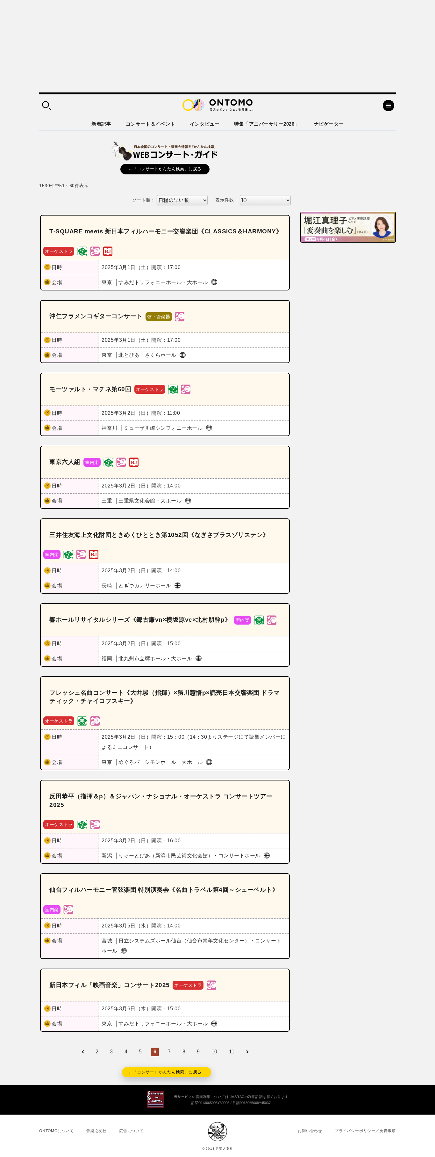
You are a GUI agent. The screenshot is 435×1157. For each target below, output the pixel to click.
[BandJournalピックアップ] (107, 250)
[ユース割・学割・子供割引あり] (82, 250)
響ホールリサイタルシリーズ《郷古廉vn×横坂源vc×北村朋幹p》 (140, 619)
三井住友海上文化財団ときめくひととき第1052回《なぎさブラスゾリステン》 (159, 534)
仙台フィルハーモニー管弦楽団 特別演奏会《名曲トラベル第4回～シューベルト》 (163, 889)
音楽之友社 (96, 1131)
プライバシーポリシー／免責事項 (365, 1131)
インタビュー (204, 124)
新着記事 (101, 124)
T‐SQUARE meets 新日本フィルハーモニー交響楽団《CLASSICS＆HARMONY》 (165, 231)
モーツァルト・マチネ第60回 (90, 389)
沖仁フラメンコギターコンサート (96, 316)
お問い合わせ (310, 1131)
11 (232, 1051)
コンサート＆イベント (150, 124)
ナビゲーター (329, 124)
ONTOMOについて (56, 1131)
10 (214, 1051)
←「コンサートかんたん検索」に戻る (165, 168)
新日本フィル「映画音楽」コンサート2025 (109, 985)
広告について (131, 1131)
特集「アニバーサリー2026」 (266, 124)
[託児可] (95, 250)
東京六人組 (65, 461)
